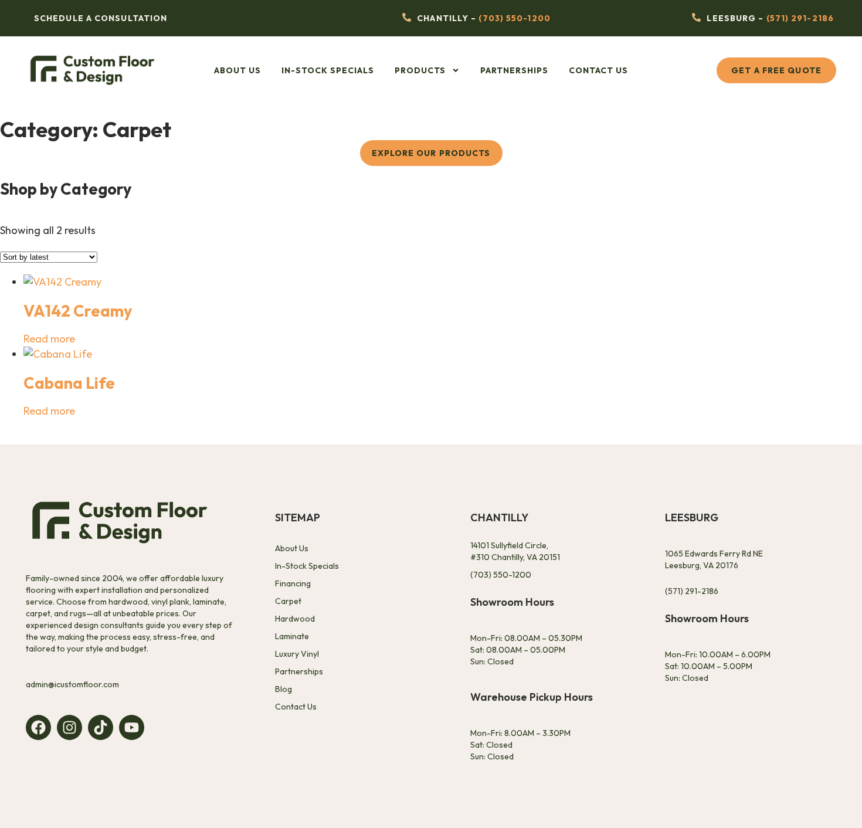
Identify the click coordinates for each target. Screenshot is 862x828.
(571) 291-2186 (800, 18)
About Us (237, 70)
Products (420, 70)
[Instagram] (69, 727)
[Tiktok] (100, 727)
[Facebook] (38, 727)
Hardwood (295, 618)
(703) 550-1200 (514, 18)
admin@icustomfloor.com (72, 684)
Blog (283, 689)
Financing (293, 583)
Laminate (292, 636)
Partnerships (514, 70)
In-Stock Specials (327, 70)
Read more (49, 338)
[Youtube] (131, 727)
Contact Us (598, 70)
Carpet (288, 601)
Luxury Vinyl (297, 654)
